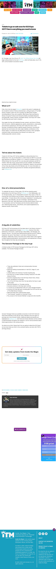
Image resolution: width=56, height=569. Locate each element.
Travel (49, 9)
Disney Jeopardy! (15, 12)
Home (3, 24)
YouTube (40, 533)
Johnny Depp (24, 230)
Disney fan (19, 109)
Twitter (46, 533)
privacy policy (44, 553)
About (36, 12)
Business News (42, 9)
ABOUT (40, 538)
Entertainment (27, 9)
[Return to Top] (54, 529)
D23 (7, 392)
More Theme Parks (17, 9)
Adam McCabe (19, 33)
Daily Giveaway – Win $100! (27, 12)
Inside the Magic (43, 562)
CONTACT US (42, 541)
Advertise (42, 12)
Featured (35, 9)
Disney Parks (8, 9)
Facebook (43, 533)
